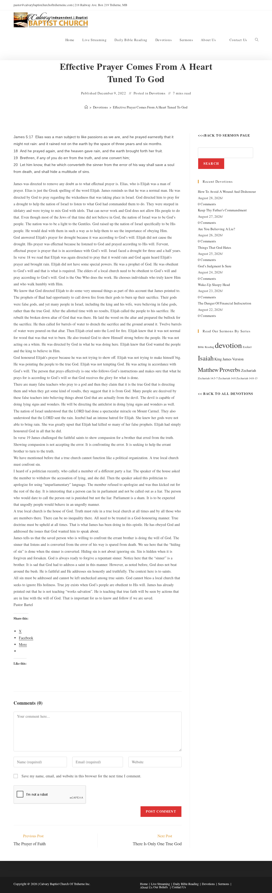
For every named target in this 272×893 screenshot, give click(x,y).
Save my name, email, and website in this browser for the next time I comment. (81, 775)
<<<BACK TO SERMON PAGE (224, 135)
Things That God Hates (214, 247)
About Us (146, 887)
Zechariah (248, 370)
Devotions (157, 93)
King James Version (229, 358)
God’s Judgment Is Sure (214, 266)
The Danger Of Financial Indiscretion (224, 303)
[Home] (86, 107)
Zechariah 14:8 (227, 378)
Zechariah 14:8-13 (246, 378)
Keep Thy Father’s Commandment (222, 210)
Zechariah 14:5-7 (208, 378)
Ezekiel (247, 347)
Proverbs (229, 369)
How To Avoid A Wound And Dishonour (227, 191)
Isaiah (206, 358)
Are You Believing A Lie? (216, 228)
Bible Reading (206, 347)
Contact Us (179, 887)
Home (144, 884)
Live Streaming (160, 884)
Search (211, 163)
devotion (228, 345)
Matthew (208, 369)
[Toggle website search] (256, 40)
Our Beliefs (160, 887)
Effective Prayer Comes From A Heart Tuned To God (150, 107)
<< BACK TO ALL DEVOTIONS (225, 393)
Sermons (223, 884)
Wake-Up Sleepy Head (214, 284)
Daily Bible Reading (186, 884)
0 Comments (207, 204)
